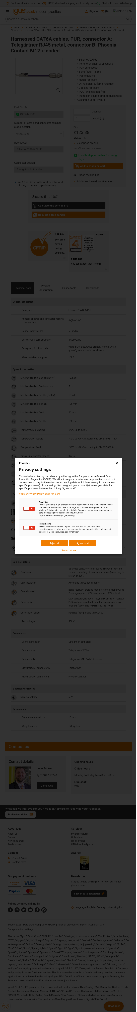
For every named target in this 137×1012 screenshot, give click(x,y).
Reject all (54, 543)
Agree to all (83, 543)
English (23, 463)
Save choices (68, 550)
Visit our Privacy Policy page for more (39, 494)
